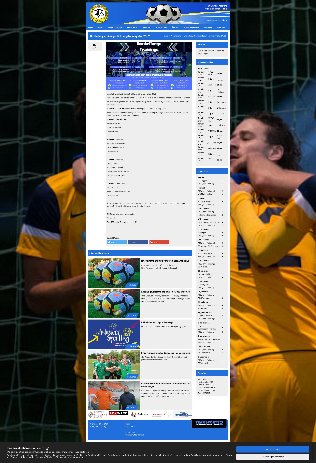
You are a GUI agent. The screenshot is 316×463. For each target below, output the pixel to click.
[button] (117, 242)
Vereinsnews (176, 36)
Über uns (175, 27)
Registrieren (130, 426)
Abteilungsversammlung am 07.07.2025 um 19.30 (165, 291)
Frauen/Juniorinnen (115, 27)
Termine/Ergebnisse (191, 27)
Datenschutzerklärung (134, 435)
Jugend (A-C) (132, 27)
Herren (100, 27)
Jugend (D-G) (146, 27)
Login (127, 424)
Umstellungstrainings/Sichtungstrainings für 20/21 (205, 36)
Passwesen (221, 27)
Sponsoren (208, 27)
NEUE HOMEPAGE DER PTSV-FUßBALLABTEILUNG (165, 261)
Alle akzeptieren (272, 449)
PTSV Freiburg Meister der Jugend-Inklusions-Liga (165, 353)
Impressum (130, 432)
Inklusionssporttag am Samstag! (157, 322)
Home (90, 27)
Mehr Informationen (73, 457)
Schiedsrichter (161, 27)
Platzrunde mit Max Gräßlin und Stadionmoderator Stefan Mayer (165, 385)
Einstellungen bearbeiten (273, 457)
